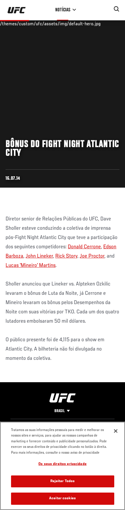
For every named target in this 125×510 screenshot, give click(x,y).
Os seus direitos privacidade (62, 464)
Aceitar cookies (62, 498)
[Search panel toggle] (116, 9)
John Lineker (39, 256)
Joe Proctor (92, 256)
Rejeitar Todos (62, 481)
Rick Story (66, 256)
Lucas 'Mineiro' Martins (31, 265)
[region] (62, 466)
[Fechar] (115, 431)
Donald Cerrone (84, 247)
